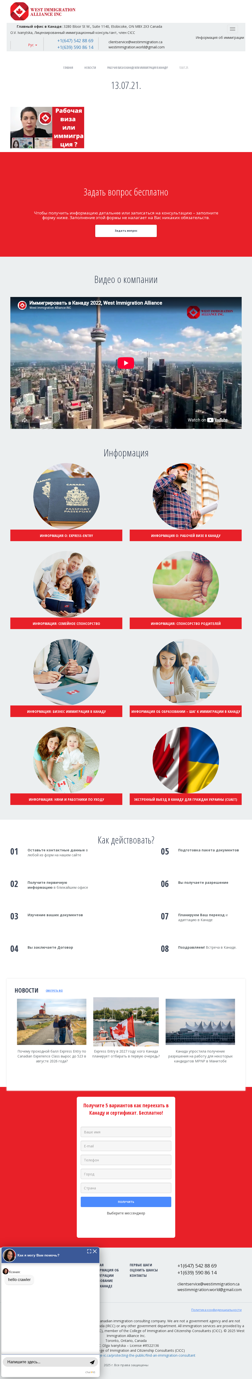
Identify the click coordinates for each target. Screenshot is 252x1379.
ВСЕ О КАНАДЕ (101, 1285)
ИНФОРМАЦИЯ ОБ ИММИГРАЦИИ (104, 1272)
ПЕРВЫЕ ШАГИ (141, 1264)
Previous (10, 1042)
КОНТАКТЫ (138, 1275)
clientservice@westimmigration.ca (135, 42)
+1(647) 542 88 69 (75, 40)
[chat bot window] (50, 1312)
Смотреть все (54, 990)
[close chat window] (95, 1251)
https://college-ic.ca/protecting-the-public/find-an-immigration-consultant (137, 1355)
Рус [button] (31, 44)
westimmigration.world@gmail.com (137, 47)
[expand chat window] (89, 1251)
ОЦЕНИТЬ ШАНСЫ (144, 1269)
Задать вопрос (126, 230)
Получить (126, 1202)
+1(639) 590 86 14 (75, 47)
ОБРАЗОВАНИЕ (101, 1280)
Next (242, 1044)
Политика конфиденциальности (216, 1310)
